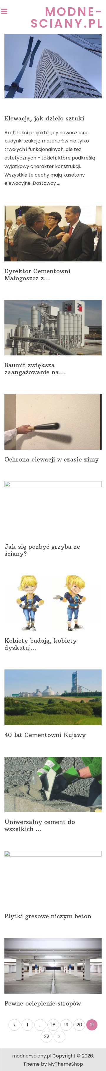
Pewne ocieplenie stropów (42, 1003)
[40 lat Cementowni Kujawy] (53, 697)
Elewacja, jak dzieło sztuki (44, 118)
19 (66, 1024)
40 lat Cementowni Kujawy (45, 734)
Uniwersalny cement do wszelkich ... (39, 825)
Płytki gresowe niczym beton (47, 916)
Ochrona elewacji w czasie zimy (51, 459)
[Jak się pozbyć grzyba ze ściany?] (53, 509)
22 (46, 1036)
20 (79, 1024)
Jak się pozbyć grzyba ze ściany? (42, 550)
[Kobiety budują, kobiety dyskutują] (53, 603)
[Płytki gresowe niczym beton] (53, 879)
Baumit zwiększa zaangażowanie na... (34, 369)
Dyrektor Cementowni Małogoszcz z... (37, 275)
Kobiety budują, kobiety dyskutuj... (40, 644)
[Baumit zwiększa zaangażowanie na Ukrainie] (53, 328)
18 (53, 1024)
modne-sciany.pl (67, 18)
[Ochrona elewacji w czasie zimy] (53, 422)
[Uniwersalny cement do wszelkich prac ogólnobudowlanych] (53, 785)
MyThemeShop (65, 1064)
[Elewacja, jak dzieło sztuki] (53, 66)
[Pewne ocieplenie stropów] (53, 966)
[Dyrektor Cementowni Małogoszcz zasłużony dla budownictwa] (53, 233)
